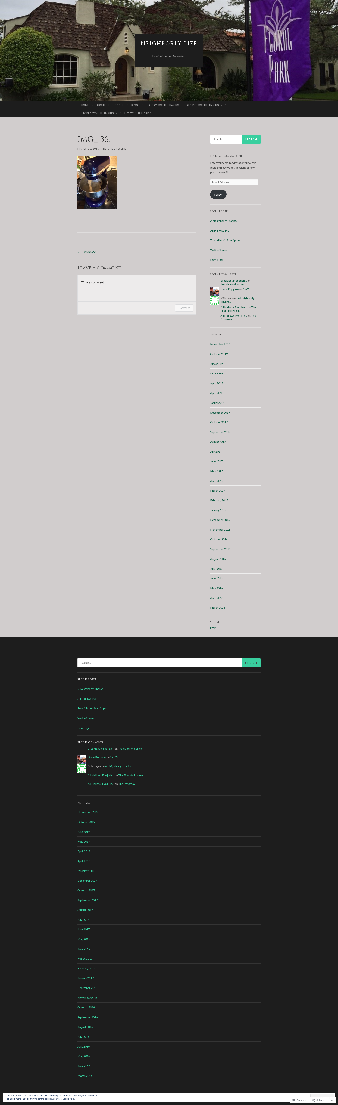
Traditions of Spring (232, 283)
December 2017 (220, 412)
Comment (184, 307)
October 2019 (219, 354)
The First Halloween (238, 309)
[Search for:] (235, 139)
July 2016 (216, 568)
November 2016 (220, 529)
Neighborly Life (169, 43)
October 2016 (219, 539)
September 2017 (220, 432)
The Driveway (126, 783)
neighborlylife (114, 148)
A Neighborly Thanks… (224, 220)
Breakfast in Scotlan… (233, 280)
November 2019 (220, 344)
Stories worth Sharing (97, 113)
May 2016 (216, 588)
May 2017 (216, 471)
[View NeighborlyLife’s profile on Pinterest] (214, 628)
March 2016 (217, 607)
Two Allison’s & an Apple (225, 240)
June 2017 (216, 461)
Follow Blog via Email (226, 156)
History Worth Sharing (162, 105)
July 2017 (216, 451)
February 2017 (219, 500)
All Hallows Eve (219, 230)
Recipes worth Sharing (203, 105)
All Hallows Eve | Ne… (233, 307)
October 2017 (219, 422)
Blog (134, 105)
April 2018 (216, 393)
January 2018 (218, 402)
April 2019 (216, 383)
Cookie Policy (68, 1098)
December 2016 (220, 519)
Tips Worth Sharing (138, 113)
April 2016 (216, 597)
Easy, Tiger (216, 259)
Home (85, 105)
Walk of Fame (218, 250)
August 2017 (218, 441)
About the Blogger (110, 105)
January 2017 (218, 510)
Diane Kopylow (229, 289)
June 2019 (216, 363)
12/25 (246, 289)
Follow (218, 194)
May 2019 (216, 373)
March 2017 (217, 490)
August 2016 (218, 559)
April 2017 (216, 480)
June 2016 (216, 578)
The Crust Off (87, 251)
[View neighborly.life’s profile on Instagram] (211, 628)
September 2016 (220, 549)
